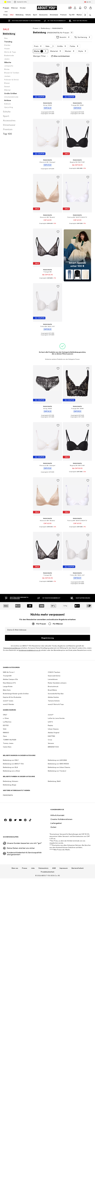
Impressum (64, 868)
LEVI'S (50, 722)
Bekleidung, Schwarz (10, 781)
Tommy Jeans (8, 743)
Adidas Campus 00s (10, 679)
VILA (4, 729)
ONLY (5, 715)
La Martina (7, 722)
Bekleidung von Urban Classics (59, 767)
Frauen (6, 8)
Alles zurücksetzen (61, 56)
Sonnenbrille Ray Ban (56, 694)
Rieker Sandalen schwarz (57, 683)
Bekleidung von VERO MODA (58, 764)
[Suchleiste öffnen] (89, 15)
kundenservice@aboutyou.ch (29, 650)
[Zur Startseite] (16, 810)
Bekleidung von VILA (10, 767)
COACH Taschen (54, 672)
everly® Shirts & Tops (56, 704)
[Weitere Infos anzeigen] (47, 115)
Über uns (15, 868)
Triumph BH (7, 676)
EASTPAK (51, 736)
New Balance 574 (9, 683)
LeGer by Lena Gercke (56, 718)
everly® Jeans (8, 701)
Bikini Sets (7, 690)
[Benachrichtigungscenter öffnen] (80, 8)
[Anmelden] (74, 7)
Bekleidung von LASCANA (57, 760)
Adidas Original (53, 732)
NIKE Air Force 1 (8, 672)
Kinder (23, 8)
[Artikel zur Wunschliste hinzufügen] (57, 65)
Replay (50, 725)
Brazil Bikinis (52, 690)
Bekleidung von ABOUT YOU (13, 764)
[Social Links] (5, 820)
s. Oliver (6, 718)
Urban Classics (53, 729)
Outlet (9, 2)
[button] (63, 37)
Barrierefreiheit (78, 868)
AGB (54, 868)
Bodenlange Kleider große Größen (16, 694)
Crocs (50, 740)
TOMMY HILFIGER (9, 740)
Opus (5, 736)
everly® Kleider (8, 704)
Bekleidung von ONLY (11, 760)
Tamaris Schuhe (54, 701)
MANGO (6, 732)
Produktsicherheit (47, 872)
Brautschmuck (53, 686)
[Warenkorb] (90, 7)
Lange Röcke (7, 686)
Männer (14, 8)
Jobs (33, 868)
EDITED (6, 725)
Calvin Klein (7, 747)
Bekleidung (45, 28)
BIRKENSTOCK (53, 747)
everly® (50, 715)
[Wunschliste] (85, 7)
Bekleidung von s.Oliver (11, 771)
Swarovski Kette (54, 676)
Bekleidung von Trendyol (57, 771)
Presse (24, 868)
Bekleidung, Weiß (54, 781)
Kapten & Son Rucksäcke (12, 697)
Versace (51, 743)
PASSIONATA (57, 28)
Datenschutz (43, 868)
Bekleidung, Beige (9, 785)
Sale (47, 46)
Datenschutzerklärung (11, 648)
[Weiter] (85, 15)
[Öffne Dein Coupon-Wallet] (69, 7)
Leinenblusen (53, 679)
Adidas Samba (53, 697)
